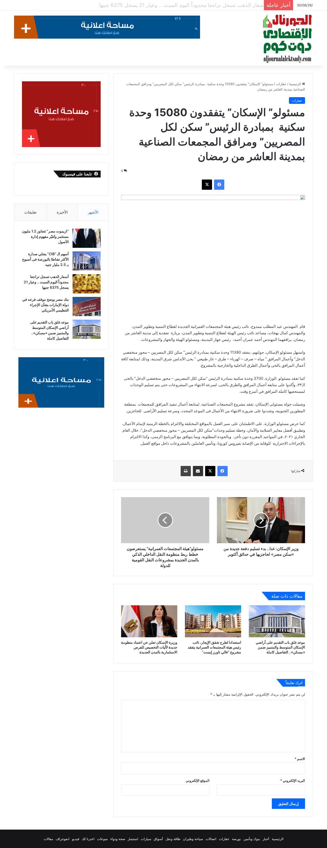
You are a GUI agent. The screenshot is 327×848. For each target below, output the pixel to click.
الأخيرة (62, 212)
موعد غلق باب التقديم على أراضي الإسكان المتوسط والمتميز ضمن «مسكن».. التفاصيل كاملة (280, 647)
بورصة (236, 839)
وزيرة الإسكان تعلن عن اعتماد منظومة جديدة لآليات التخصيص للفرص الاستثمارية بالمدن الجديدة (149, 647)
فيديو (75, 839)
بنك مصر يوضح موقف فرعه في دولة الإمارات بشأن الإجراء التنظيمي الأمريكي (177, 5)
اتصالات (211, 839)
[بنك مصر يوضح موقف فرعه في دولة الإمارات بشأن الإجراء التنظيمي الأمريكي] (87, 306)
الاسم (300, 759)
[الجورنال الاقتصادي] (287, 38)
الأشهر (93, 212)
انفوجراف (62, 839)
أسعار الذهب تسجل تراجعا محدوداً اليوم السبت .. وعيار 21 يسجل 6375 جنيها (46, 281)
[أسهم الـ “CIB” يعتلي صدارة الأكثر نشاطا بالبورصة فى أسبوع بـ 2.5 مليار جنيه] (87, 261)
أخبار (266, 839)
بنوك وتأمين (251, 839)
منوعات (102, 839)
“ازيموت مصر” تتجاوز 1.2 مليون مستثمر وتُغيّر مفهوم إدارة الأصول (45, 236)
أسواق (158, 839)
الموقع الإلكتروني (197, 780)
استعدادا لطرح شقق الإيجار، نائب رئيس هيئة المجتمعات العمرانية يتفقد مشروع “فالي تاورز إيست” (214, 647)
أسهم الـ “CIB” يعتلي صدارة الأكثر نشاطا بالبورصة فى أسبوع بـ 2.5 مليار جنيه (45, 259)
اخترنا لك (88, 839)
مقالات (48, 839)
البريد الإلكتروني (292, 780)
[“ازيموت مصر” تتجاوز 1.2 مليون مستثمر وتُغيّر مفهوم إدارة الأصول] (87, 238)
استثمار (133, 839)
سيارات (146, 839)
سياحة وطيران (193, 839)
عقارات (281, 84)
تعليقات (30, 212)
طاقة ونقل (173, 839)
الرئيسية (295, 84)
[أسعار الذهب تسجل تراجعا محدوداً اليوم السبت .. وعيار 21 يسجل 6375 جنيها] (87, 283)
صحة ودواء (117, 839)
